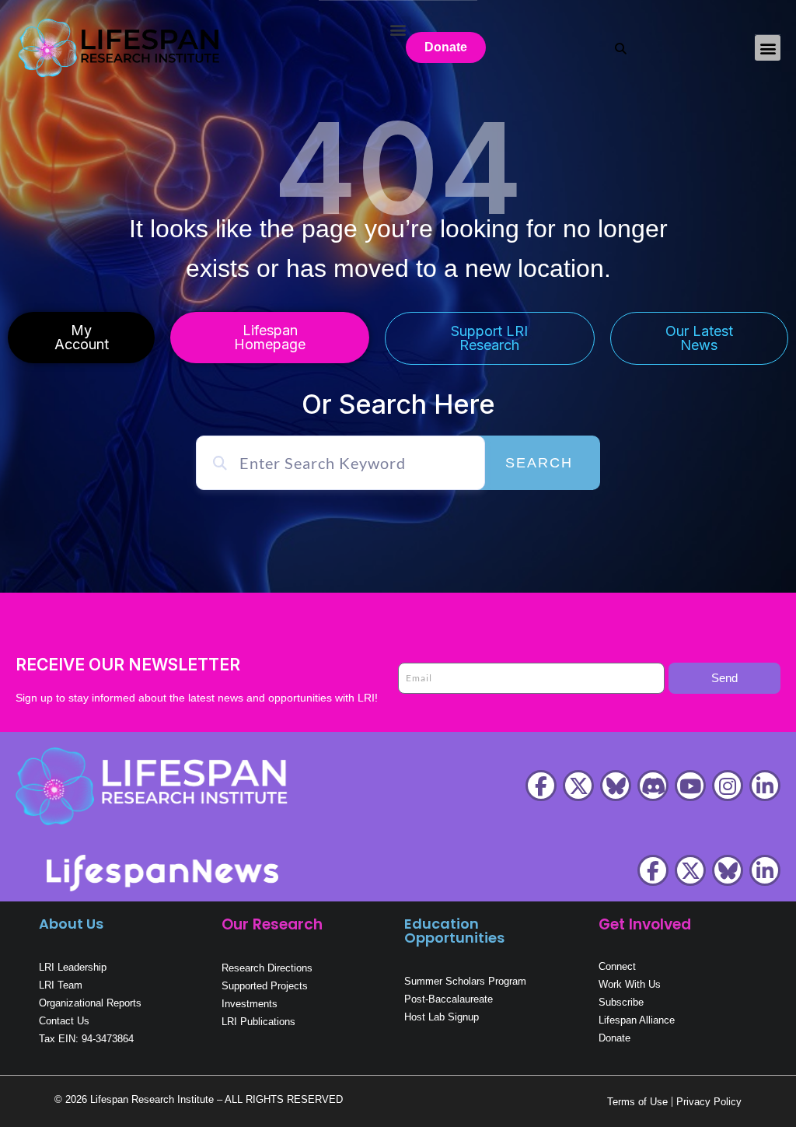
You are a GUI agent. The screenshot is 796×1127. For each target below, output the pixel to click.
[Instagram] (727, 785)
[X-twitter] (578, 785)
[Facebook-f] (541, 785)
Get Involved (645, 924)
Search (539, 463)
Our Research (272, 924)
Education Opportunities (454, 930)
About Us (71, 923)
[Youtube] (690, 785)
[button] (767, 48)
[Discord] (653, 785)
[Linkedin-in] (764, 785)
